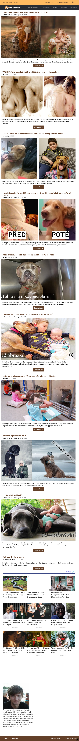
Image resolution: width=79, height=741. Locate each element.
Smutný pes (6, 257)
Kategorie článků (33, 7)
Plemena (53, 738)
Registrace (73, 7)
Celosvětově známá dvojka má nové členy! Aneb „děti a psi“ (27, 314)
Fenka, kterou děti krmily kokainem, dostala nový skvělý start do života (32, 134)
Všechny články (7, 2)
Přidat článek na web (62, 2)
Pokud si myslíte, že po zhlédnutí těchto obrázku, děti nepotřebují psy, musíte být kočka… (36, 194)
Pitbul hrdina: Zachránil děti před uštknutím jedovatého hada (28, 255)
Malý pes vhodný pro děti (13, 557)
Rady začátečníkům (8, 559)
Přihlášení (64, 7)
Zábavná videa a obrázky (10, 14)
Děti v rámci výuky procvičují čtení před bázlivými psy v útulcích (29, 376)
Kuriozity (5, 74)
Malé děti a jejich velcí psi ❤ (14, 436)
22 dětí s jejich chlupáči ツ (13, 495)
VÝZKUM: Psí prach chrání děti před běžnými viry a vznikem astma (30, 72)
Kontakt (16, 2)
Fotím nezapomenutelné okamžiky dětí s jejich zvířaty (25, 12)
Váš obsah (46, 7)
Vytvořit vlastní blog (48, 2)
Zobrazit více (38, 65)
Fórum (55, 7)
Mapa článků (60, 738)
